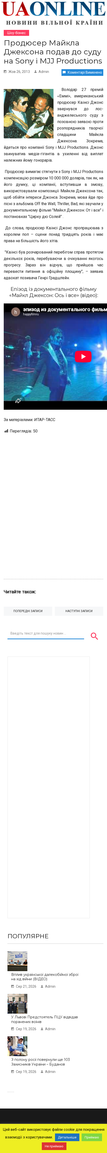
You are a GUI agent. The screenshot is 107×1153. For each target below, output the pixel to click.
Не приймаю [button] (54, 1146)
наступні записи (79, 611)
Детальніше (67, 1137)
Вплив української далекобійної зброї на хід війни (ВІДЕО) (44, 977)
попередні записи (28, 611)
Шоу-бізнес (16, 33)
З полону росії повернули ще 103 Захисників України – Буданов (40, 1062)
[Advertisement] (53, 504)
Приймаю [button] (92, 1137)
